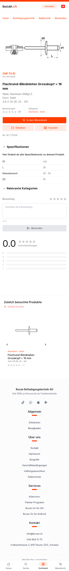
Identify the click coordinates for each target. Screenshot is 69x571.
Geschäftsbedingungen (34, 465)
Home (6, 18)
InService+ (34, 496)
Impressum (34, 453)
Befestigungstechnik (24, 18)
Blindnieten (61, 18)
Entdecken (34, 422)
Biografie (34, 459)
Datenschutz (34, 476)
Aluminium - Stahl (37, 112)
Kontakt (35, 448)
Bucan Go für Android (34, 514)
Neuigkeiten (34, 428)
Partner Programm (34, 502)
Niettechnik (45, 18)
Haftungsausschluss (34, 471)
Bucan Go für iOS (35, 508)
